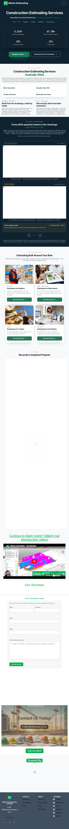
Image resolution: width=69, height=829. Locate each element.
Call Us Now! (34, 750)
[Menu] (64, 3)
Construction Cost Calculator (44, 54)
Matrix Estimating (18, 3)
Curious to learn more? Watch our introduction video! (34, 537)
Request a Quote (18, 54)
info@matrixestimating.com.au (34, 727)
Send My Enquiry (16, 664)
